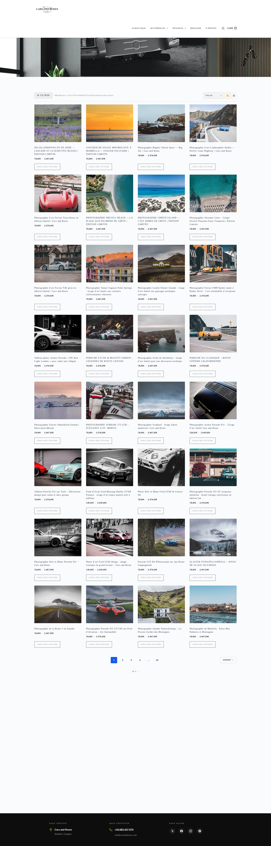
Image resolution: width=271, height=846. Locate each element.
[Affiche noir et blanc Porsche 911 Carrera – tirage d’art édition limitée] (109, 738)
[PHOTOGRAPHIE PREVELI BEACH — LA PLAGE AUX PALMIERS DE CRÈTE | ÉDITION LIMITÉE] (109, 193)
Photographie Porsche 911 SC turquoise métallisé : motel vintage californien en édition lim (210, 494)
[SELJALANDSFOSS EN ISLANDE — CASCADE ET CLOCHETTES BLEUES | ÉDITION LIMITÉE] (57, 123)
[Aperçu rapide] (77, 138)
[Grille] (227, 95)
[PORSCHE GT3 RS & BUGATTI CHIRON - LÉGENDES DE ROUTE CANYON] (109, 333)
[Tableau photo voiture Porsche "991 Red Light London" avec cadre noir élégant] (57, 333)
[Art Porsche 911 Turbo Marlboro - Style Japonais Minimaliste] (57, 671)
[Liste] (234, 95)
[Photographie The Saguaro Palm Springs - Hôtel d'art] (213, 808)
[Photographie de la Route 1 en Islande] (57, 604)
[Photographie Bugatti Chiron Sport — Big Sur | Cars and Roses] (161, 123)
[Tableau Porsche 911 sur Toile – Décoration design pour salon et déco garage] (57, 467)
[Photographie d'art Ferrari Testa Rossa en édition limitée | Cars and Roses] (57, 193)
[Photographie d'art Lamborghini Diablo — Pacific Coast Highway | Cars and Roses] (213, 123)
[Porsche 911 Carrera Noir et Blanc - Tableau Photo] (57, 808)
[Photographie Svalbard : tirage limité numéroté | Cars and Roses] (161, 400)
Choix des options (47, 167)
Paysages (178, 28)
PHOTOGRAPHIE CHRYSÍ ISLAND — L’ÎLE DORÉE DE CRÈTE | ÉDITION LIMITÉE (159, 221)
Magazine (195, 28)
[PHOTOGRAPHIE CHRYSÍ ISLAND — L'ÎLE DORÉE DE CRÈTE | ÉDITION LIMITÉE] (161, 193)
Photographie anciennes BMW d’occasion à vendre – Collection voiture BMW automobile (212, 765)
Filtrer (45, 95)
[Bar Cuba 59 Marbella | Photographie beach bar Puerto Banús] (161, 671)
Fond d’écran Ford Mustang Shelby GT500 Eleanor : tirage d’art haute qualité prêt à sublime (108, 494)
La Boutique (139, 28)
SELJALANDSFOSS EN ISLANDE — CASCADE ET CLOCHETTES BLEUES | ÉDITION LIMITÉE (56, 150)
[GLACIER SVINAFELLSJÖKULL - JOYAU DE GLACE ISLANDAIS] (213, 537)
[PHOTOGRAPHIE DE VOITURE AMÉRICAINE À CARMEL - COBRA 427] (213, 671)
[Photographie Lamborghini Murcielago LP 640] (161, 738)
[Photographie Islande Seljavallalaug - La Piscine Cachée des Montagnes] (161, 604)
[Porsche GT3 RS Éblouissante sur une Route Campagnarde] (161, 537)
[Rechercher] (223, 28)
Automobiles (157, 28)
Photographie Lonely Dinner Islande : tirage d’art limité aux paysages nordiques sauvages (161, 291)
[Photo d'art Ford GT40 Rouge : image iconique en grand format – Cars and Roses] (109, 537)
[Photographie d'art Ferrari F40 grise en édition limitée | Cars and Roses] (57, 263)
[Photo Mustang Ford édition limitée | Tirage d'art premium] (57, 738)
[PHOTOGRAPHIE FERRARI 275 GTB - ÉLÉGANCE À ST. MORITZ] (109, 400)
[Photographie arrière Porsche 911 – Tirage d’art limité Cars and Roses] (213, 400)
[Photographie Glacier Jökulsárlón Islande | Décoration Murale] (57, 400)
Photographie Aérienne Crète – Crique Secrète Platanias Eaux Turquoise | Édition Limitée (212, 221)
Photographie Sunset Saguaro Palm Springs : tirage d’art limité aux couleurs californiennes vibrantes (109, 291)
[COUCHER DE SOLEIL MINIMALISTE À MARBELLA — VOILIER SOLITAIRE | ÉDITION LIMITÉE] (109, 123)
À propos (211, 28)
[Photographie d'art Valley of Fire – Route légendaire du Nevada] (161, 808)
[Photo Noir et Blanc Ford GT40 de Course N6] (161, 467)
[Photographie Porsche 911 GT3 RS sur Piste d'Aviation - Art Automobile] (109, 604)
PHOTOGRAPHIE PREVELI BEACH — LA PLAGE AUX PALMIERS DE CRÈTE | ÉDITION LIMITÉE (109, 221)
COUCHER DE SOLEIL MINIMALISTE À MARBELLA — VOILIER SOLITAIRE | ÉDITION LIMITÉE (108, 150)
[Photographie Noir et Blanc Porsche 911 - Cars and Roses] (57, 537)
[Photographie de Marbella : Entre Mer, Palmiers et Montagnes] (213, 604)
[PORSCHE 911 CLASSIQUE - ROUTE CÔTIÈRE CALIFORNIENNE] (213, 333)
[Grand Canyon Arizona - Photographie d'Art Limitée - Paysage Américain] (109, 671)
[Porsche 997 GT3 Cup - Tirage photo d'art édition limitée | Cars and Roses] (109, 808)
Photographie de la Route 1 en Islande (54, 629)
